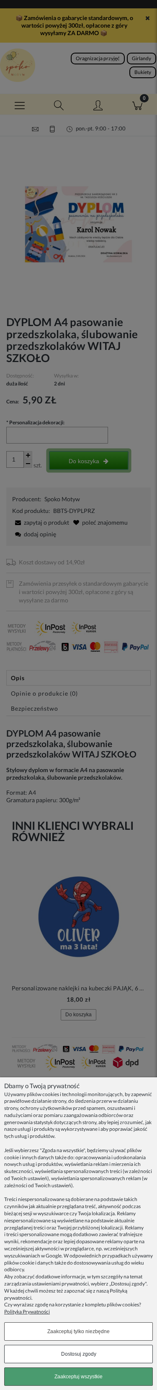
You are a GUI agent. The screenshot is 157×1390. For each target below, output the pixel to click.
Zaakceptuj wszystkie (78, 1377)
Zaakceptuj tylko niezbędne (78, 1331)
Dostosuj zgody (78, 1354)
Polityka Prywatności (27, 1311)
